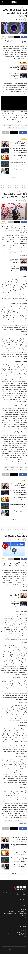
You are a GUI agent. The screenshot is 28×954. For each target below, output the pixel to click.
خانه (26, 7)
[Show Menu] (25, 2)
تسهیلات (10, 821)
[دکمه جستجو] (3, 2)
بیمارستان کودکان (19, 467)
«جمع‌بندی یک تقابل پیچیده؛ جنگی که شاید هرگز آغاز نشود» (14, 67)
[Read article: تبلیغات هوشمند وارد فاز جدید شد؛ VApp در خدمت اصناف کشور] (23, 75)
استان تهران (17, 19)
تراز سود (15, 821)
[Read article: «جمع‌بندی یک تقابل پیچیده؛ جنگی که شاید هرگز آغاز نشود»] (23, 67)
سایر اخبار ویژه (21, 7)
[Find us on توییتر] (23, 899)
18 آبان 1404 (17, 166)
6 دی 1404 (17, 78)
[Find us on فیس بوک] (25, 899)
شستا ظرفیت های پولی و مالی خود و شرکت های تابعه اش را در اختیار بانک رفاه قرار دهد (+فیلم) (14, 913)
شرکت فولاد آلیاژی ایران (11, 125)
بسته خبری (20, 125)
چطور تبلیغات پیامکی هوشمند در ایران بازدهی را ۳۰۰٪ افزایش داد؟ (19, 156)
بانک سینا (20, 821)
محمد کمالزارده (23, 127)
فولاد (4, 125)
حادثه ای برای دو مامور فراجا (20, 169)
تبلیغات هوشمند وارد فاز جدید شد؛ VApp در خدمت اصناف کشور (14, 75)
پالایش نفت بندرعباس (9, 467)
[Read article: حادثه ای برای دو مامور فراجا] (5, 171)
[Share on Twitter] (17, 37)
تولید (5, 821)
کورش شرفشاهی (22, 469)
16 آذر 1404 (17, 159)
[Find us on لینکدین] (20, 899)
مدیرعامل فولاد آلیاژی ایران (13, 127)
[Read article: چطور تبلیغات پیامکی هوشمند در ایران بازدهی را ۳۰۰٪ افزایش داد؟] (5, 157)
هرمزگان (6, 469)
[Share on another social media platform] (11, 37)
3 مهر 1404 (17, 171)
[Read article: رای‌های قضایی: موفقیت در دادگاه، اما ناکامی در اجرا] (5, 164)
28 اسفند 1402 (9, 19)
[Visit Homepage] (14, 2)
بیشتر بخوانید (14, 177)
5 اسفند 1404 (16, 71)
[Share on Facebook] (24, 37)
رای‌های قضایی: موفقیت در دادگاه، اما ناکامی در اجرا (18, 163)
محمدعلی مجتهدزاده (14, 469)
